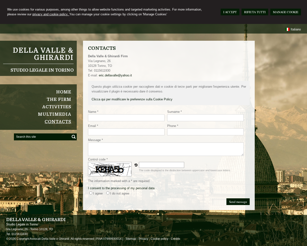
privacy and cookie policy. (50, 14)
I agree (98, 193)
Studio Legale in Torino (42, 70)
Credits (175, 238)
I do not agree (119, 193)
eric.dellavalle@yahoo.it (115, 75)
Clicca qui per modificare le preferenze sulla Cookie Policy (132, 99)
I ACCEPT (230, 12)
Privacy (143, 238)
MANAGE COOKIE (285, 12)
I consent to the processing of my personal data (121, 188)
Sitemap (130, 238)
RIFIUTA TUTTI (255, 12)
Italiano (296, 29)
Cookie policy (159, 238)
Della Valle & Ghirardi (43, 54)
